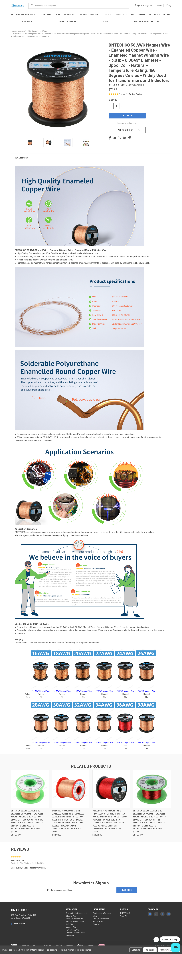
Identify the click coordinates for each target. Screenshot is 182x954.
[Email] (115, 138)
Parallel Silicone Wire (66, 15)
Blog (105, 21)
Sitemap (96, 924)
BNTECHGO (125, 913)
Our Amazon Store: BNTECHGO (147, 21)
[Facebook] (110, 138)
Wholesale (27, 21)
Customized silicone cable (23, 15)
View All (123, 916)
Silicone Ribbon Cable (90, 15)
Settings (136, 949)
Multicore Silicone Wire (160, 15)
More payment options (127, 123)
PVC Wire (108, 15)
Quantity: (113, 100)
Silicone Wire (45, 15)
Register (148, 6)
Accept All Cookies (169, 949)
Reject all (149, 949)
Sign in (139, 6)
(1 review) (123, 94)
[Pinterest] (129, 138)
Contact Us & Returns (68, 21)
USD (158, 6)
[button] (134, 94)
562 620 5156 (19, 923)
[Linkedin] (124, 138)
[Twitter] (119, 138)
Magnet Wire (121, 15)
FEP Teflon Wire (138, 15)
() (169, 6)
